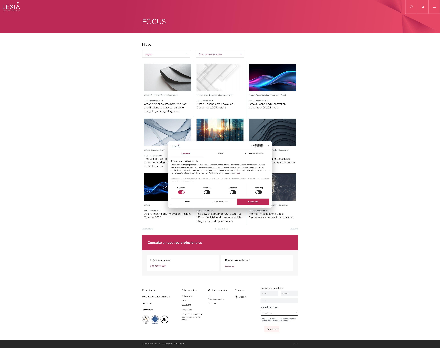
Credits (296, 343)
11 (227, 228)
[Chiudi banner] (268, 145)
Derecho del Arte (157, 150)
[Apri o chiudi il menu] (434, 7)
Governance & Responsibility (156, 297)
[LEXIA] (14, 7)
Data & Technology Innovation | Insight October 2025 (167, 215)
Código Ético (187, 309)
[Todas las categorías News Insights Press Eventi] (166, 54)
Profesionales (187, 296)
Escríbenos (229, 266)
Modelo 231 (186, 305)
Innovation (147, 309)
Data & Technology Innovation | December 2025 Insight (216, 106)
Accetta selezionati (220, 202)
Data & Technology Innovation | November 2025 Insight (268, 106)
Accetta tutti (253, 202)
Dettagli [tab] (220, 153)
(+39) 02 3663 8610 (158, 266)
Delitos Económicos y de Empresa (275, 205)
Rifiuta (187, 202)
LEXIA (184, 300)
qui (238, 173)
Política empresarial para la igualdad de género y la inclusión (192, 317)
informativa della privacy (280, 320)
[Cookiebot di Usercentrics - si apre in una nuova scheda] (253, 145)
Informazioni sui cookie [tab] (254, 153)
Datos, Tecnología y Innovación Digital (218, 95)
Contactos (212, 303)
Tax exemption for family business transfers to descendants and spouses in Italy (272, 162)
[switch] (207, 192)
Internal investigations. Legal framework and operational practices (271, 215)
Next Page (294, 228)
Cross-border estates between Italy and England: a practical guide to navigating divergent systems (165, 107)
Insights (147, 95)
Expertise (146, 303)
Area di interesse (269, 307)
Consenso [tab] (186, 154)
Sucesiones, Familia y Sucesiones (164, 95)
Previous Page (147, 228)
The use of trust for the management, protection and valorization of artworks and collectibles (167, 162)
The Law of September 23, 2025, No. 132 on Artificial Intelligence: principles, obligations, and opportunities (220, 217)
